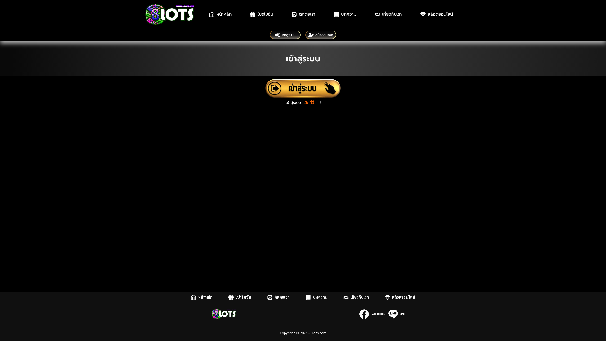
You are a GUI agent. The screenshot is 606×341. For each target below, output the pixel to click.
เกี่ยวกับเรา (392, 14)
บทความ (348, 14)
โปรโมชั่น (265, 14)
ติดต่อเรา (307, 14)
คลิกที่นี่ (308, 103)
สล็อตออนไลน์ (440, 14)
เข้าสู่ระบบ (288, 34)
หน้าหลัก (224, 14)
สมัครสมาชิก (324, 34)
